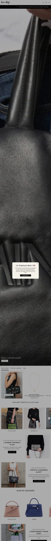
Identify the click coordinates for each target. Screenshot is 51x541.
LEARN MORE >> (25, 275)
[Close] (37, 263)
